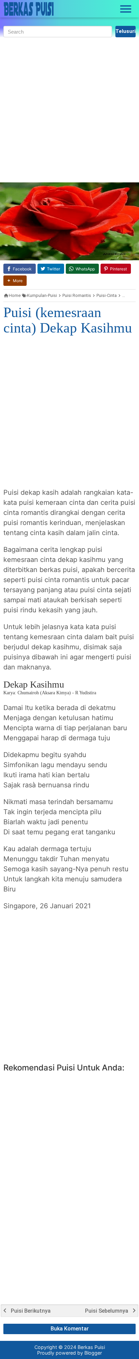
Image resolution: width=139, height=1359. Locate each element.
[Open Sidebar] (126, 9)
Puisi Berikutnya (31, 1311)
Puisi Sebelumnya (106, 1311)
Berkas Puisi (91, 1347)
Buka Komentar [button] (70, 1328)
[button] (15, 280)
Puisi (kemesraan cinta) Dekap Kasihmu (67, 320)
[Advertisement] (69, 110)
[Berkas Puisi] (28, 9)
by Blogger (89, 1353)
